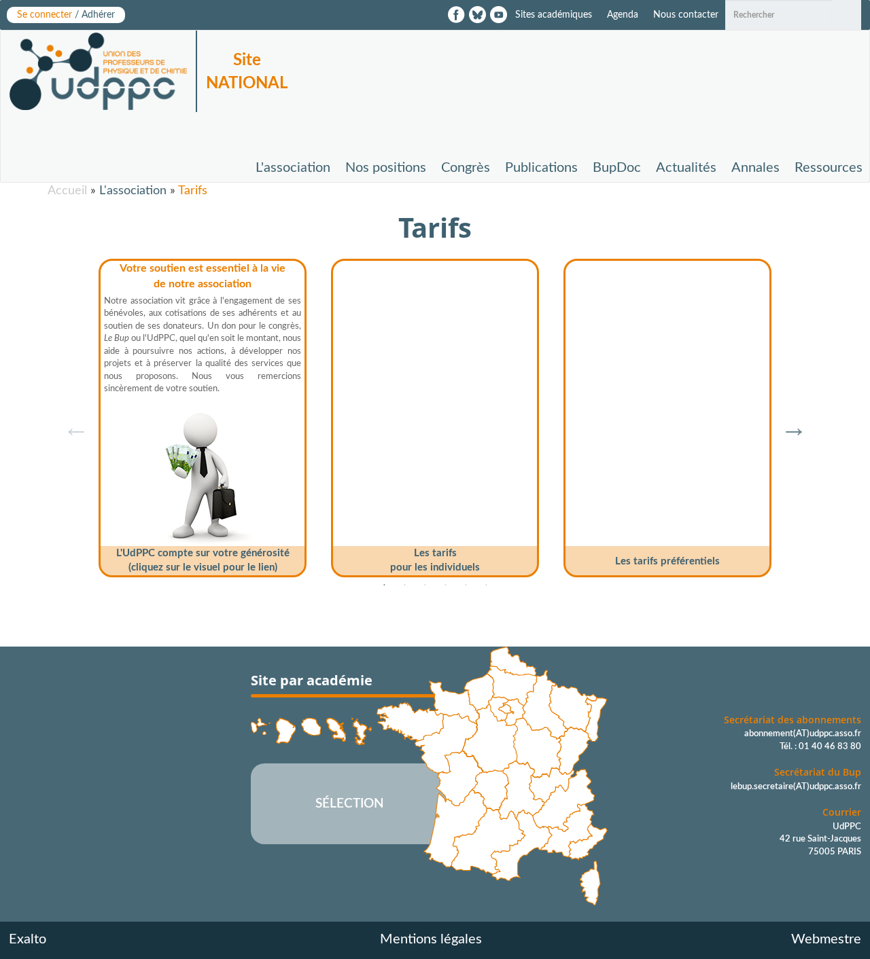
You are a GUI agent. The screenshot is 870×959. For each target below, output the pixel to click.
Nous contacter (685, 15)
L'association (133, 191)
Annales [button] (755, 168)
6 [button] (486, 585)
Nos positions (385, 168)
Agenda (622, 15)
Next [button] (787, 420)
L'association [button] (293, 168)
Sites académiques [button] (553, 15)
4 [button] (445, 585)
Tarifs (192, 191)
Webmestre (826, 939)
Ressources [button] (829, 168)
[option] (202, 413)
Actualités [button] (686, 168)
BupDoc (617, 168)
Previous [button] (69, 420)
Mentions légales (431, 939)
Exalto (27, 939)
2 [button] (404, 585)
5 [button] (465, 585)
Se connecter (66, 15)
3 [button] (425, 585)
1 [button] (384, 585)
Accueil (67, 191)
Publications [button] (541, 168)
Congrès (465, 168)
